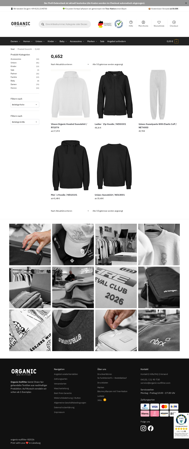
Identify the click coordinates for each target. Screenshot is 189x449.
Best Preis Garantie (63, 393)
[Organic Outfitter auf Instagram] (143, 428)
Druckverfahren (104, 374)
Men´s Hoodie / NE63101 (64, 194)
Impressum (59, 412)
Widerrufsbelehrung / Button (67, 398)
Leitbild (100, 396)
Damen (14, 84)
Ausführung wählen (70, 137)
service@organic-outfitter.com (155, 382)
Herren (14, 88)
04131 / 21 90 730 (150, 379)
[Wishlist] (86, 73)
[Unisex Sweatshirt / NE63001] (114, 165)
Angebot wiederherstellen (66, 374)
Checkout (174, 26)
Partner (14, 73)
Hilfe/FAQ (154, 374)
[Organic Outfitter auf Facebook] (150, 428)
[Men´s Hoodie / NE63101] (71, 165)
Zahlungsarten (60, 379)
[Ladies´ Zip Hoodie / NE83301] (114, 94)
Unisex (14, 62)
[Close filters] (40, 54)
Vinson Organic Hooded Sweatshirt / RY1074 (69, 126)
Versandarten (60, 383)
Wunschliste (159, 26)
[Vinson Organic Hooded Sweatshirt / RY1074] (71, 94)
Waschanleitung (61, 388)
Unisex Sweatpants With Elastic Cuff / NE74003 (158, 126)
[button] (172, 41)
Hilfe (131, 26)
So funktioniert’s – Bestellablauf (112, 378)
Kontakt (144, 374)
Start (13, 49)
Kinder (13, 66)
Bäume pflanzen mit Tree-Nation (112, 391)
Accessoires (16, 59)
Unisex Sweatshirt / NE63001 (110, 194)
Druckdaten (102, 382)
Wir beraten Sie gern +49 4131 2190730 (30, 8)
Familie (14, 77)
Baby (13, 80)
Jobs (99, 400)
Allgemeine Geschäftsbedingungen (70, 402)
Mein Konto (143, 26)
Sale (12, 70)
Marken (100, 387)
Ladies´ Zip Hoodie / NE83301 (110, 124)
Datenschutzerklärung (64, 407)
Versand (164, 374)
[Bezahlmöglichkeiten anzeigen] (159, 410)
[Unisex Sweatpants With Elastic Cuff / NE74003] (158, 94)
